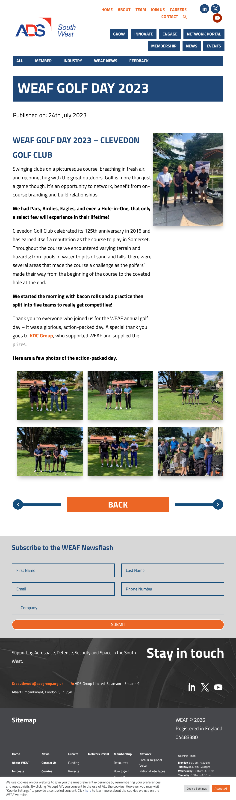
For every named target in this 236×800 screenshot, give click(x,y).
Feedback (139, 61)
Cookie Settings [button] (197, 788)
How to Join (121, 771)
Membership (164, 46)
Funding (73, 762)
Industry (73, 61)
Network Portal (204, 34)
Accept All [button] (221, 788)
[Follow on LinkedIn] (204, 8)
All (19, 61)
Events (214, 46)
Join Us (158, 10)
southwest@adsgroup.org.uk (39, 683)
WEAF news (105, 61)
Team (141, 10)
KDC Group (41, 335)
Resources (121, 762)
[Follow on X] (215, 8)
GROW (119, 34)
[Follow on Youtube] (217, 18)
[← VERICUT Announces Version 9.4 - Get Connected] (18, 504)
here (88, 790)
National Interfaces (152, 771)
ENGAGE (169, 34)
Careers (178, 10)
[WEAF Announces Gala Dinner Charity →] (218, 504)
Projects (73, 771)
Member (43, 61)
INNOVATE (143, 34)
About (124, 10)
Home (107, 10)
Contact (169, 17)
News (191, 46)
